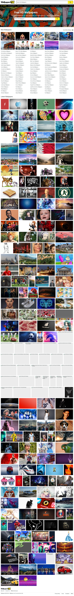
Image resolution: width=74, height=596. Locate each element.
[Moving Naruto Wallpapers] (66, 36)
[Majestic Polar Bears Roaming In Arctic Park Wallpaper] (9, 381)
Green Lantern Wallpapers (20, 57)
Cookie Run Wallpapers (34, 63)
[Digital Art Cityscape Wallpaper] (39, 481)
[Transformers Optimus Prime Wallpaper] (7, 547)
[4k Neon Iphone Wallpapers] (52, 45)
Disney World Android (28, 5)
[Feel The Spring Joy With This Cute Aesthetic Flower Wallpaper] (46, 381)
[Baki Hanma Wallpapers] (22, 36)
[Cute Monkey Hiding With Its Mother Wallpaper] (28, 237)
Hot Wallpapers (4, 71)
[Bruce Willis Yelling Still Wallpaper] (46, 193)
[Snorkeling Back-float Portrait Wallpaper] (64, 126)
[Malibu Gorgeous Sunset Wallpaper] (64, 204)
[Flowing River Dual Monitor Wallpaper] (64, 503)
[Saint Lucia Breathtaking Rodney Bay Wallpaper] (46, 137)
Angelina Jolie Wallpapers (64, 63)
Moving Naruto (31, 21)
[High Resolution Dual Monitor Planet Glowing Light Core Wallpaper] (64, 104)
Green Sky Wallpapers (34, 67)
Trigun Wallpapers (48, 61)
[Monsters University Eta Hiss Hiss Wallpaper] (46, 170)
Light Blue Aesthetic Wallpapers (36, 86)
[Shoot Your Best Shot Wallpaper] (69, 392)
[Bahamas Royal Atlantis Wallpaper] (28, 159)
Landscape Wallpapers (5, 84)
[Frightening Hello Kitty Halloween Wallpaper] (46, 226)
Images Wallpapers (48, 59)
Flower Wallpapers (19, 88)
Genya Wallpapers (4, 59)
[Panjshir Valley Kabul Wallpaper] (28, 259)
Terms (62, 593)
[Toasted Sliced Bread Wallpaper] (9, 193)
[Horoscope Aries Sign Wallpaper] (46, 303)
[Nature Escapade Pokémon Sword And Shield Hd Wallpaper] (23, 536)
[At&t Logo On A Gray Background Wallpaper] (18, 104)
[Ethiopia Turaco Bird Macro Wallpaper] (64, 447)
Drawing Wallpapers (19, 90)
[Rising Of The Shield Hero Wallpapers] (8, 36)
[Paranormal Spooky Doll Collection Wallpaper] (56, 392)
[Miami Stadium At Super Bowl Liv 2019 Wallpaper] (9, 337)
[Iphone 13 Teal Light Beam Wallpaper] (3, 436)
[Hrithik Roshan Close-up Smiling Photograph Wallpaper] (64, 414)
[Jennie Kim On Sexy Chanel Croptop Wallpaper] (46, 403)
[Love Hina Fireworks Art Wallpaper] (23, 292)
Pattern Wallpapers (63, 92)
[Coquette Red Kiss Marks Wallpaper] (28, 326)
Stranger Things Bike (55, 5)
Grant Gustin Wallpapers (5, 55)
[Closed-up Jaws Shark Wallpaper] (41, 470)
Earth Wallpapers (62, 86)
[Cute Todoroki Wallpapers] (37, 45)
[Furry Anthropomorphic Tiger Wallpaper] (64, 558)
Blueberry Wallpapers (63, 57)
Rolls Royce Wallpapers (49, 55)
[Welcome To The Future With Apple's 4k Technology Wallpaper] (46, 326)
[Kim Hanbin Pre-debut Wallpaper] (27, 215)
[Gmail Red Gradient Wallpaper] (28, 403)
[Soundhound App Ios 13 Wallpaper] (46, 503)
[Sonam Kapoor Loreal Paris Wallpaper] (9, 425)
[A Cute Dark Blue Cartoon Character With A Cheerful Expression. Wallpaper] (28, 337)
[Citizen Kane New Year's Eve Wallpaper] (33, 181)
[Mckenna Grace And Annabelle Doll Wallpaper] (9, 447)
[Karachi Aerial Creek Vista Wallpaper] (28, 270)
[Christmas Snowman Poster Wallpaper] (39, 392)
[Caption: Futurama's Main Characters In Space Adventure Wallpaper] (40, 370)
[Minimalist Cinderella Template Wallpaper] (64, 536)
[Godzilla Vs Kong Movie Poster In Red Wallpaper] (68, 470)
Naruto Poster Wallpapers (64, 61)
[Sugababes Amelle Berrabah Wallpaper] (46, 414)
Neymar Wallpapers (63, 65)
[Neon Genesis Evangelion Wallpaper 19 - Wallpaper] (9, 569)
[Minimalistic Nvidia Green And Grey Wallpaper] (23, 547)
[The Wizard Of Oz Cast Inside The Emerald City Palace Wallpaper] (48, 181)
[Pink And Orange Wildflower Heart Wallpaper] (64, 115)
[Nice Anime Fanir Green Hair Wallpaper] (64, 326)
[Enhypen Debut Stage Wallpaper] (28, 414)
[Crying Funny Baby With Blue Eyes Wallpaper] (42, 215)
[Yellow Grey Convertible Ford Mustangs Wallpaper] (9, 580)
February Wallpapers (19, 61)
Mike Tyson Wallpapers (34, 61)
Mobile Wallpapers (33, 90)
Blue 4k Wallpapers (48, 57)
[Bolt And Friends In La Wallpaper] (64, 170)
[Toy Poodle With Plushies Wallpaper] (44, 436)
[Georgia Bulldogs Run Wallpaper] (46, 314)
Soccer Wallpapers (19, 84)
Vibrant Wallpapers (33, 88)
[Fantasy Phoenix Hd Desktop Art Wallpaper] (65, 547)
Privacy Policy (57, 593)
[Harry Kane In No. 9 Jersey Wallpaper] (31, 436)
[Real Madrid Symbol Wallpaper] (65, 525)
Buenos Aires (40, 21)
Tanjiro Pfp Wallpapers (20, 63)
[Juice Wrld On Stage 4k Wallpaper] (50, 337)
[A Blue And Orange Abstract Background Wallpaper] (7, 392)
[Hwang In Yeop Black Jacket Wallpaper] (52, 281)
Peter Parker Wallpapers (34, 57)
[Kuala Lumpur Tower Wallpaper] (32, 281)
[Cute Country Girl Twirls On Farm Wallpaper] (50, 348)
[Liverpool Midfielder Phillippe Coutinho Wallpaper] (20, 281)
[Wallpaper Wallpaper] (34, 525)
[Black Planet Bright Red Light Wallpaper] (64, 226)
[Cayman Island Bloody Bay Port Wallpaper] (9, 148)
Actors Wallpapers (62, 80)
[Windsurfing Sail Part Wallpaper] (46, 126)
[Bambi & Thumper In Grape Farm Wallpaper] (9, 181)
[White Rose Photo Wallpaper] (52, 481)
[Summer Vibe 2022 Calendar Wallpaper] (64, 292)
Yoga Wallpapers (4, 82)
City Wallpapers (48, 80)
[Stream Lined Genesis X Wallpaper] (28, 492)
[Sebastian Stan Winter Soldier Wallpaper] (64, 436)
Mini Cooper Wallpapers (63, 51)
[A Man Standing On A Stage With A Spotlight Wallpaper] (32, 104)
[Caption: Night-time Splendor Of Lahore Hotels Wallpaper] (46, 270)
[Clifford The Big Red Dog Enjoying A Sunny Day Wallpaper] (33, 292)
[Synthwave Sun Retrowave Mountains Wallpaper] (28, 580)
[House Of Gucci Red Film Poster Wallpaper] (9, 226)
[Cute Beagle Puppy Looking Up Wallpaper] (64, 425)
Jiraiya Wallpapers (4, 63)
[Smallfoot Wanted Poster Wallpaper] (46, 447)
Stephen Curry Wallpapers (35, 69)
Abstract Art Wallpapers (63, 82)
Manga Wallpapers (19, 80)
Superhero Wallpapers (63, 84)
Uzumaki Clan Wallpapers (5, 69)
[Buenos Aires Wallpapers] (8, 45)
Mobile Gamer (20, 5)
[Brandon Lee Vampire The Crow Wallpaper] (28, 170)
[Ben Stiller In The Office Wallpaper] (28, 193)
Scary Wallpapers (33, 82)
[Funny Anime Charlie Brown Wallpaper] (7, 348)
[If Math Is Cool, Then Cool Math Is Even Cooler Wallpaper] (64, 314)
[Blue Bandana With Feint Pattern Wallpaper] (28, 204)
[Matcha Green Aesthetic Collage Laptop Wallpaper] (28, 314)
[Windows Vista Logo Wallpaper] (7, 536)
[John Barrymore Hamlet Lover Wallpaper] (64, 159)
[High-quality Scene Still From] (37, 248)
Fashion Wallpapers (4, 86)
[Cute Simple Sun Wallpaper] (34, 359)
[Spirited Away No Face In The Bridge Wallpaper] (22, 392)
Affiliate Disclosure (14, 590)
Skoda (24, 21)
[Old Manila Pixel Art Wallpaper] (6, 281)
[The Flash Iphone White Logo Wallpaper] (5, 104)
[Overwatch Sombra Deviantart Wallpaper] (37, 558)
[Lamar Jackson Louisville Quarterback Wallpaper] (16, 525)
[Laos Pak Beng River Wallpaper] (46, 159)
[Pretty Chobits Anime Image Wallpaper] (9, 514)
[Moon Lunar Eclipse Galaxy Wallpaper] (67, 370)
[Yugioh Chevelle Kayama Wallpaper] (64, 492)
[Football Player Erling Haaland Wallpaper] (14, 436)
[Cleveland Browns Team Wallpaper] (46, 514)
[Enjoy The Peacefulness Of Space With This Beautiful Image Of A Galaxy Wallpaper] (34, 348)
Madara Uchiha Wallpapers (35, 65)
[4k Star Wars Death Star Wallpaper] (46, 104)
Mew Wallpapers (4, 61)
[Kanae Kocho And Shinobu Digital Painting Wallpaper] (46, 204)
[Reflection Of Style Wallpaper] (9, 470)
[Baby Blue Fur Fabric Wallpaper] (59, 381)
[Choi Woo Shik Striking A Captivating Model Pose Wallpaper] (69, 215)
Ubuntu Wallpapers (33, 53)
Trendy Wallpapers (19, 59)
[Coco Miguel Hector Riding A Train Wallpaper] (46, 459)
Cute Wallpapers (48, 82)
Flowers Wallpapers (48, 90)
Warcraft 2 (36, 5)
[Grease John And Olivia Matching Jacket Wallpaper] (9, 414)
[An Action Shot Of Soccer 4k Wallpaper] (44, 359)
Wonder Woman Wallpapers (21, 82)
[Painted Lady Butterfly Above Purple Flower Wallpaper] (46, 115)
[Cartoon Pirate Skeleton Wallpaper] (9, 492)
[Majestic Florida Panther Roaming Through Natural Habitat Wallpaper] (9, 204)
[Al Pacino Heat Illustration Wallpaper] (64, 403)
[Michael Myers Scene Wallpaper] (51, 525)
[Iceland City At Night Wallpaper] (46, 569)
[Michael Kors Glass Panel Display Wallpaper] (9, 314)
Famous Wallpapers (34, 71)
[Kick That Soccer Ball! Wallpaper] (27, 381)
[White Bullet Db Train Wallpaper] (27, 470)
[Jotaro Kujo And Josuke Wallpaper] (47, 547)
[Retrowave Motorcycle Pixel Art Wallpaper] (9, 503)
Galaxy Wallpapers (19, 92)
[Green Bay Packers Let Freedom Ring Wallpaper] (69, 514)
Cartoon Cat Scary (64, 5)
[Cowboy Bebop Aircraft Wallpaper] (52, 536)
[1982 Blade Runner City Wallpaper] (28, 514)
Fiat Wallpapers (33, 51)
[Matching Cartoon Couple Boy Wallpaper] (57, 359)
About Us (2, 590)
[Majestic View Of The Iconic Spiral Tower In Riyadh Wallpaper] (9, 259)
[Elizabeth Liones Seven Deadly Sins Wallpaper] (46, 492)
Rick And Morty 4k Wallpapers (6, 53)
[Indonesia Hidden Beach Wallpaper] (42, 281)
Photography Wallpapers (64, 88)
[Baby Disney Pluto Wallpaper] (28, 137)
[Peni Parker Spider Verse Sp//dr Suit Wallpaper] (4, 525)
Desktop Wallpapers (63, 90)
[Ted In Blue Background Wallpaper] (54, 470)
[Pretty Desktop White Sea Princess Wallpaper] (9, 115)
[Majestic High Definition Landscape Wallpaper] (9, 326)
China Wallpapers (19, 67)
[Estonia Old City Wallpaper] (9, 159)
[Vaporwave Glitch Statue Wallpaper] (35, 547)
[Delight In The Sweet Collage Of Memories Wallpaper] (65, 337)
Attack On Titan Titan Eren (45, 5)
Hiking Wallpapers (4, 88)
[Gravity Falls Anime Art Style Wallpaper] (40, 536)
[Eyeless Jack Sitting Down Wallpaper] (58, 215)
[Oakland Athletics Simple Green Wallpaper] (64, 193)
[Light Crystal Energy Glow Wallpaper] (55, 370)
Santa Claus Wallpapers (49, 84)
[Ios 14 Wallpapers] (66, 45)
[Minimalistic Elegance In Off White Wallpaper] (24, 370)
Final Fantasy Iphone (12, 5)
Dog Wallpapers (48, 86)
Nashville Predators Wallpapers (36, 55)
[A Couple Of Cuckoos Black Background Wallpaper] (22, 181)
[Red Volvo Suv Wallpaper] (64, 569)
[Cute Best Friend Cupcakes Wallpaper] (8, 481)
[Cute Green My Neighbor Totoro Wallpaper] (68, 381)
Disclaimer (67, 593)
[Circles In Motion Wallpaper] (20, 348)
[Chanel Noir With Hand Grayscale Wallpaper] (28, 503)
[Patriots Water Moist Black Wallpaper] (9, 558)
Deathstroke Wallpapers (20, 53)
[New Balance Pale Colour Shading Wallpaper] (28, 303)
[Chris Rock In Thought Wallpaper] (9, 215)
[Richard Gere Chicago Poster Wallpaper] (64, 181)
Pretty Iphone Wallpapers (5, 51)
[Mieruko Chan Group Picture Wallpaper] (64, 281)
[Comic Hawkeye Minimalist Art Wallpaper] (64, 459)
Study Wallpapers (62, 71)
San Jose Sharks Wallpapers (21, 55)
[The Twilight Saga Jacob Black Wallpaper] (9, 303)
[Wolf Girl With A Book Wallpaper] (28, 226)
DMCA (72, 593)
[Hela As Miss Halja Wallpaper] (46, 425)
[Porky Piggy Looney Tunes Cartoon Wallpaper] (61, 514)
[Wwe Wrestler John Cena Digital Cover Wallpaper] (9, 459)
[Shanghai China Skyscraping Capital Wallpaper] (28, 425)
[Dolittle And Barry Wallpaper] (49, 248)
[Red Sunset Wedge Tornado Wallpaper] (47, 292)
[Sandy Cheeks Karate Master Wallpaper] (64, 259)
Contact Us (7, 590)
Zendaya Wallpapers (19, 71)
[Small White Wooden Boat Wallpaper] (28, 126)
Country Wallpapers (19, 69)
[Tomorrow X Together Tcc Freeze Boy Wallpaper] (51, 436)
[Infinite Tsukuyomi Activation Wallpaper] (64, 237)
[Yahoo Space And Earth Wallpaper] (9, 403)
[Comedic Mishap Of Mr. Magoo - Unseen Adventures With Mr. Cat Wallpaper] (9, 170)
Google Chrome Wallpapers (35, 84)
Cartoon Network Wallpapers (35, 80)
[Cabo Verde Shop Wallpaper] (64, 137)
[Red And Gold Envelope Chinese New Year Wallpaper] (18, 481)
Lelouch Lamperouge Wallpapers (51, 67)
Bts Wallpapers (4, 90)
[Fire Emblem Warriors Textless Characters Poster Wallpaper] (28, 115)
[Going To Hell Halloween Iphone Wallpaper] (53, 381)
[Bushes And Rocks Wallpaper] (28, 569)
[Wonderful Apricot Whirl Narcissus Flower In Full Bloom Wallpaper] (46, 259)
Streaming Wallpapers (63, 67)
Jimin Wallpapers (62, 55)
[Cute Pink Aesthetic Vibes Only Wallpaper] (7, 359)
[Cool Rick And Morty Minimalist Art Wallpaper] (65, 348)
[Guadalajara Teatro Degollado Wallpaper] (64, 270)
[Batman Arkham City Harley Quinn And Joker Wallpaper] (9, 126)
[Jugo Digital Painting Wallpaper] (9, 237)
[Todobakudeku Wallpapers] (22, 45)
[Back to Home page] (8, 2)
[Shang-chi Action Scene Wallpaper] (28, 459)
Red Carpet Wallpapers (20, 65)
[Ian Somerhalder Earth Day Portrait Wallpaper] (28, 447)
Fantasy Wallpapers (34, 92)
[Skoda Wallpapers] (52, 36)
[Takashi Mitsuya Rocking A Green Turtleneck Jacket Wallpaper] (46, 237)
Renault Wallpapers (4, 57)
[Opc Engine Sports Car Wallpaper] (26, 481)
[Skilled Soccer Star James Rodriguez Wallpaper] (9, 270)
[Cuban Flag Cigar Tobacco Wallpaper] (40, 337)
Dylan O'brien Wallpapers (49, 51)
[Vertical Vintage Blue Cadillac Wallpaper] (23, 558)
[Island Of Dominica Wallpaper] (28, 148)
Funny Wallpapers (48, 88)
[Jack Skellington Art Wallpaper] (68, 359)
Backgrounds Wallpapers (64, 69)
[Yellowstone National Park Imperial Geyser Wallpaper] (64, 303)
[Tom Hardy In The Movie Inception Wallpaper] (65, 481)
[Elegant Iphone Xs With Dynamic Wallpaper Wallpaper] (8, 370)
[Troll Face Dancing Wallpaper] (6, 248)
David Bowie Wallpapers (49, 53)
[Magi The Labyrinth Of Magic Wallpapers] (37, 36)
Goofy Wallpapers (4, 67)
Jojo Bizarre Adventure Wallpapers (51, 71)
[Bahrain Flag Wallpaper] (46, 148)
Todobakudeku (50, 21)
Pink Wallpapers (19, 86)
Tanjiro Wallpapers (48, 69)
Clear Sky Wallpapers (5, 80)
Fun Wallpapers (47, 92)
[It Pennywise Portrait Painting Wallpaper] (51, 558)
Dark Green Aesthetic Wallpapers (51, 63)
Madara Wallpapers (33, 59)
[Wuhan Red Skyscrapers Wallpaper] (22, 248)
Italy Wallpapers (62, 59)
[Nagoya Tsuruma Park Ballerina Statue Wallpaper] (64, 248)
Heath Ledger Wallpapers (5, 65)
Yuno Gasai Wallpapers (63, 53)
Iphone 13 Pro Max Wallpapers (21, 51)
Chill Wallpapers (48, 65)
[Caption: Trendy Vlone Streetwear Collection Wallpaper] (21, 359)
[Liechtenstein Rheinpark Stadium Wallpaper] (64, 148)
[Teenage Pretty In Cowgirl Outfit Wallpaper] (38, 381)
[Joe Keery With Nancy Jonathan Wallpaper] (9, 292)
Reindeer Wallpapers (5, 92)
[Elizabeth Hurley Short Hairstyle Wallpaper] (9, 137)
